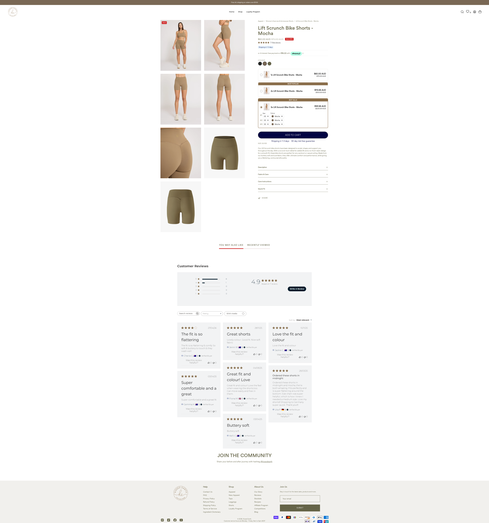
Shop (231, 487)
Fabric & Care (263, 174)
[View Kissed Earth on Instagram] (161, 520)
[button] (462, 12)
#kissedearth (266, 461)
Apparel (260, 21)
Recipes (257, 502)
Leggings (232, 502)
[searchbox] (186, 313)
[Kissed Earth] (13, 12)
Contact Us (207, 492)
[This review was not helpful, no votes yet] (213, 363)
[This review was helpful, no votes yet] (209, 363)
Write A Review (297, 289)
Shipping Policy (209, 505)
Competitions (259, 508)
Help (205, 487)
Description (262, 167)
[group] (244, 2)
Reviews (257, 495)
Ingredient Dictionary (212, 512)
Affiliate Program (261, 505)
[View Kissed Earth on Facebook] (174, 520)
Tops (231, 498)
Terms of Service (210, 508)
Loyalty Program (235, 508)
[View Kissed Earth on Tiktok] (168, 520)
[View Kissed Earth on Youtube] (180, 520)
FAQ (205, 495)
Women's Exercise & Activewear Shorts (279, 21)
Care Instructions (264, 181)
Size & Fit (261, 189)
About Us (258, 487)
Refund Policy (209, 502)
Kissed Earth (247, 519)
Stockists (257, 498)
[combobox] (212, 313)
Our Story (258, 492)
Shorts (231, 505)
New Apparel (234, 495)
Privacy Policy (209, 498)
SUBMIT (300, 508)
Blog (256, 512)
